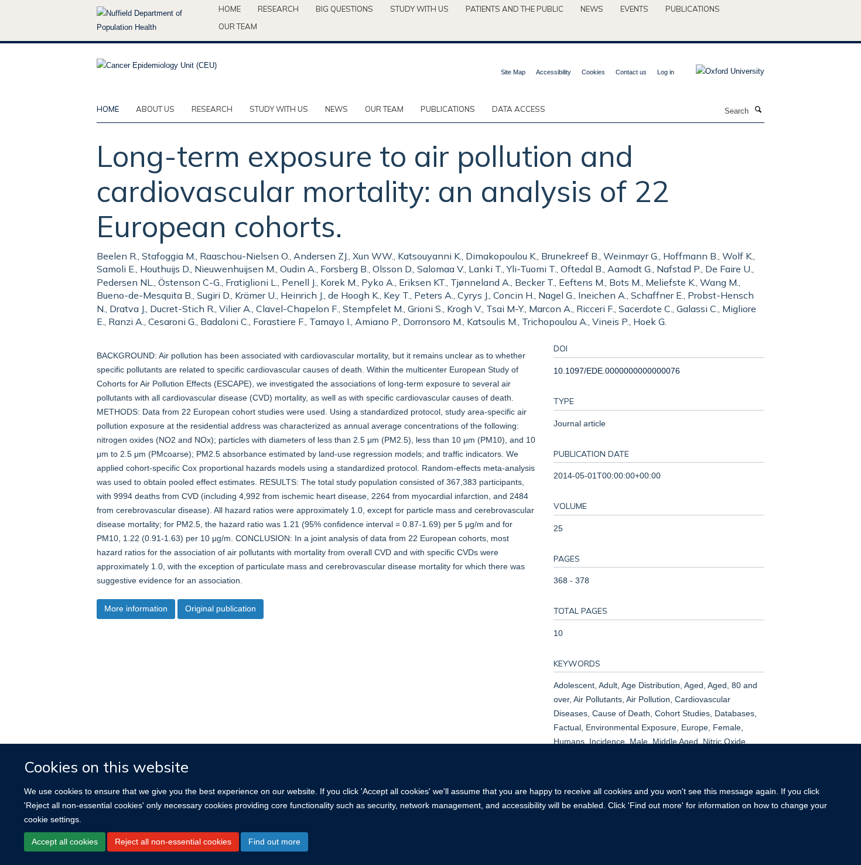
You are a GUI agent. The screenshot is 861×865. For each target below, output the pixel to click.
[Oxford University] (721, 71)
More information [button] (136, 608)
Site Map (513, 72)
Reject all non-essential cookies (173, 841)
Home (229, 8)
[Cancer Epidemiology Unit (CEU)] (157, 61)
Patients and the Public (514, 8)
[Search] (757, 110)
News (591, 8)
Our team (237, 26)
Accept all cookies (65, 841)
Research (278, 8)
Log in (665, 72)
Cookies (593, 72)
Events (634, 8)
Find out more (274, 841)
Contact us (631, 72)
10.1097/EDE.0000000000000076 (617, 370)
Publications (692, 8)
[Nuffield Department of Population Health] (153, 20)
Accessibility (553, 72)
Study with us (419, 8)
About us (155, 109)
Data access (518, 109)
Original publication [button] (220, 608)
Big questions (344, 8)
